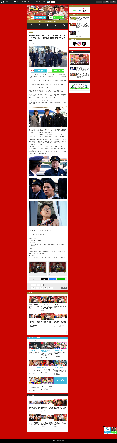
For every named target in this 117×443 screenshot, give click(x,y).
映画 (25, 1)
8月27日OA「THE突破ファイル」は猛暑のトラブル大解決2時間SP (60, 423)
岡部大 (45, 287)
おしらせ (30, 32)
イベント (40, 1)
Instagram (79, 44)
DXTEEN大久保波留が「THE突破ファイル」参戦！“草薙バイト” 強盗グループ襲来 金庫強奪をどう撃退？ (60, 409)
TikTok (84, 44)
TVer (39, 71)
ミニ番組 (36, 1)
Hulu (56, 71)
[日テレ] (2, 1)
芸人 (38, 285)
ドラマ (7, 1)
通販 (44, 1)
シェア (53, 279)
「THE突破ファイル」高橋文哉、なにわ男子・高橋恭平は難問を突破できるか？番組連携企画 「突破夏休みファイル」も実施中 (47, 424)
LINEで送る (61, 279)
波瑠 (37, 287)
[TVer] (48, 2)
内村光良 (33, 287)
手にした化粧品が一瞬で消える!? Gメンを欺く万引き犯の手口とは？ (34, 409)
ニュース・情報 (13, 1)
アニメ (32, 1)
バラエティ (33, 285)
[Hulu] (56, 17)
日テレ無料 (84, 10)
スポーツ (28, 1)
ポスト (45, 279)
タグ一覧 (64, 287)
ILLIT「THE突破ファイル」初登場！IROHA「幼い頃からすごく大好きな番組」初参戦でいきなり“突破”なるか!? (35, 424)
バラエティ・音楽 (20, 1)
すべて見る (47, 332)
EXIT (41, 287)
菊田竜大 (50, 287)
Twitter (75, 44)
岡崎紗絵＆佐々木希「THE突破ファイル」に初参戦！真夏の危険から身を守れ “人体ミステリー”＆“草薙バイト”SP (47, 409)
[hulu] (53, 2)
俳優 (42, 285)
